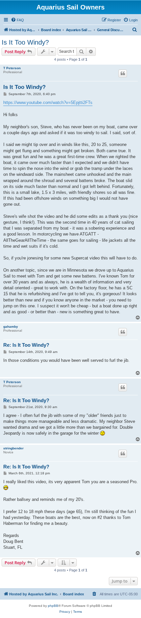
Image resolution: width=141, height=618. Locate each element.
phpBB (53, 606)
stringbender (13, 448)
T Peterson (12, 68)
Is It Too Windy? (25, 42)
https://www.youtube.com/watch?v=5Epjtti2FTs (47, 102)
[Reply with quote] (122, 73)
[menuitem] (17, 20)
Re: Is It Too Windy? (26, 345)
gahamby (10, 326)
